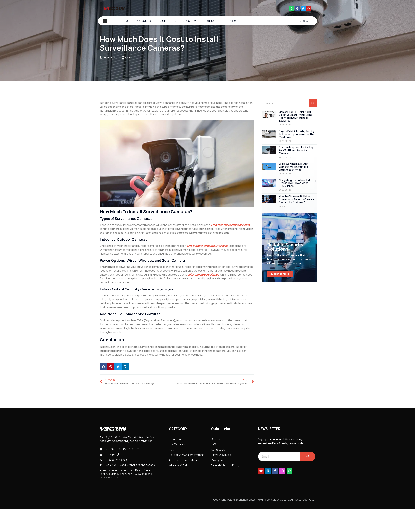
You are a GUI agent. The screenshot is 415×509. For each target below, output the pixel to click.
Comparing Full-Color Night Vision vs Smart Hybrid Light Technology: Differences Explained (295, 116)
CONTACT (232, 21)
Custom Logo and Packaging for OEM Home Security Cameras (296, 150)
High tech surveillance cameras (230, 225)
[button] (103, 366)
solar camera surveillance (203, 274)
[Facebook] (297, 8)
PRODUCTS (143, 21)
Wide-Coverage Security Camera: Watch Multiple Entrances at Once (293, 166)
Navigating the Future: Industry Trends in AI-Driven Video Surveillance (297, 183)
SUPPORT (166, 21)
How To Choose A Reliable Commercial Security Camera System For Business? (296, 199)
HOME (126, 21)
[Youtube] (308, 8)
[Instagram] (282, 471)
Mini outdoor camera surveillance (207, 246)
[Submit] (307, 456)
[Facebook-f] (275, 471)
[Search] (313, 103)
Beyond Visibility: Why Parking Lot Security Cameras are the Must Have (296, 134)
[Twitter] (303, 8)
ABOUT (211, 21)
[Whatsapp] (291, 8)
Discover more (280, 274)
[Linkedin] (268, 471)
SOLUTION (190, 21)
